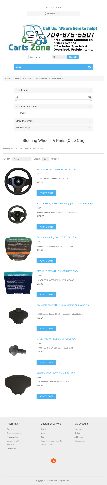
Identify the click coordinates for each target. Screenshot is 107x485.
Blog (42, 437)
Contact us (11, 449)
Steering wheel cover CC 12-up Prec (56, 372)
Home (7, 78)
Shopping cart (80, 441)
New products (46, 445)
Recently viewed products (51, 441)
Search (73, 57)
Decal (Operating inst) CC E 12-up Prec (57, 237)
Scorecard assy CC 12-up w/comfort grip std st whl (63, 305)
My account (79, 429)
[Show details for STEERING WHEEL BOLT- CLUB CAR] (18, 350)
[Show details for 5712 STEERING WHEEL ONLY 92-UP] (18, 181)
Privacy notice (12, 437)
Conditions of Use (14, 441)
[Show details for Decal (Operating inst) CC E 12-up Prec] (18, 249)
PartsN (23, 113)
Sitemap (10, 429)
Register (50, 8)
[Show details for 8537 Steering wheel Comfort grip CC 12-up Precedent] (18, 215)
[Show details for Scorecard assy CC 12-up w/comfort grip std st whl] (18, 316)
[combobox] (40, 57)
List (101, 159)
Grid (96, 159)
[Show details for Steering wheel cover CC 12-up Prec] (18, 384)
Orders (77, 433)
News (43, 433)
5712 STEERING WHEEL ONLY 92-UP (57, 169)
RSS (53, 460)
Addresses (79, 437)
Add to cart (46, 193)
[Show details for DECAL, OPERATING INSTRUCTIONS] (18, 283)
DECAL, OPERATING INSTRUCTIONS (57, 271)
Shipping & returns (14, 433)
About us (10, 445)
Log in (58, 8)
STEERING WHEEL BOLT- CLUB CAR (57, 339)
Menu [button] (19, 67)
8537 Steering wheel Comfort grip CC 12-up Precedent (65, 203)
